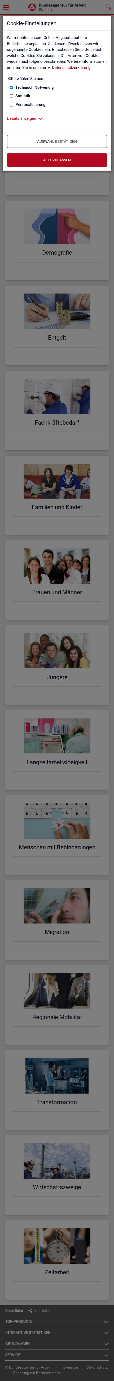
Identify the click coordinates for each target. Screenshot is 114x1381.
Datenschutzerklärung (71, 67)
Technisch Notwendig (34, 87)
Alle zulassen (57, 160)
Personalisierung (30, 104)
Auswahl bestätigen (57, 141)
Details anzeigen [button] (21, 118)
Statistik (22, 96)
